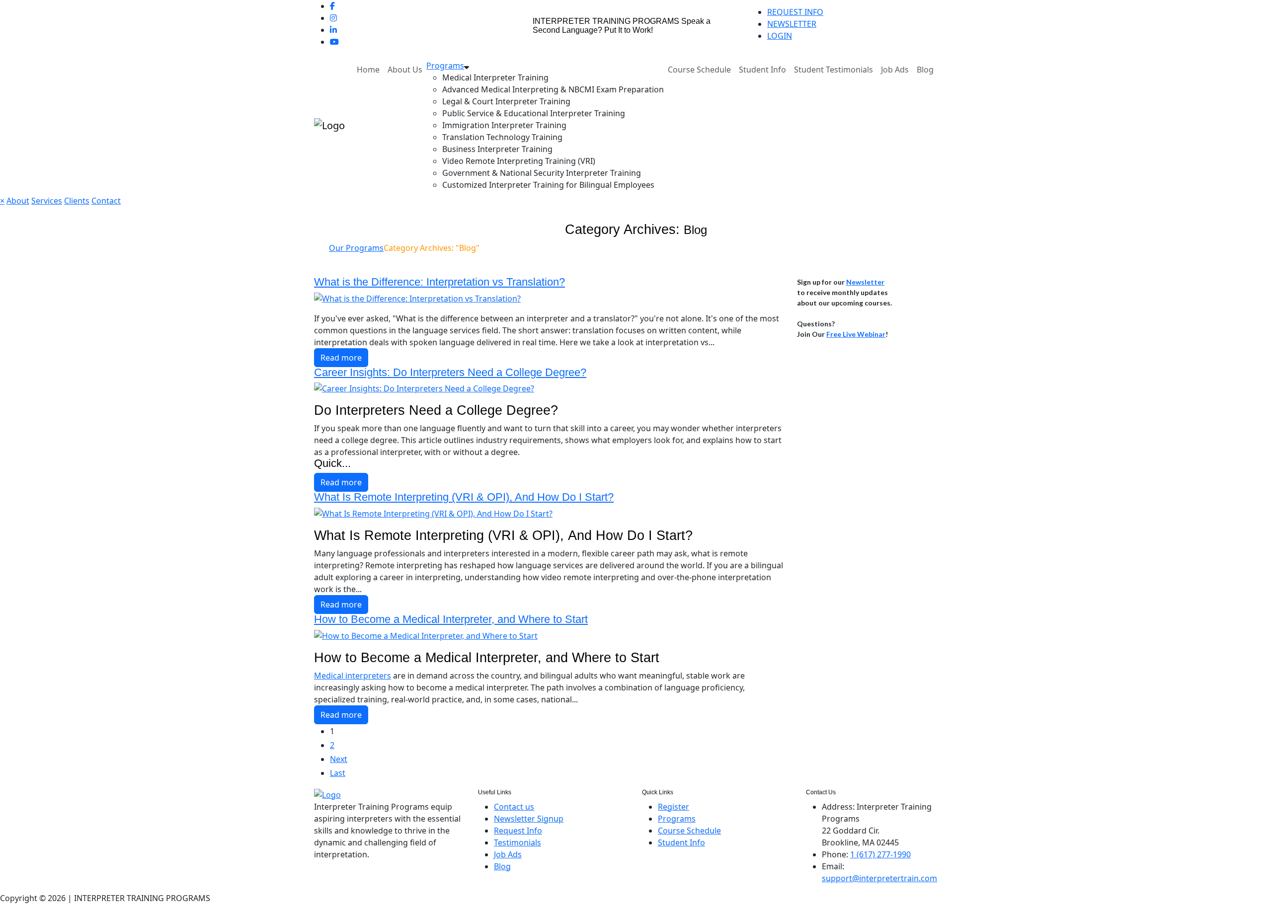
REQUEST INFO (795, 11)
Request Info (518, 830)
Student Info (762, 69)
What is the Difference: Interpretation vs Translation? (439, 282)
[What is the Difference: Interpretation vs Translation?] (417, 297)
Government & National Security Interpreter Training (541, 172)
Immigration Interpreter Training (504, 125)
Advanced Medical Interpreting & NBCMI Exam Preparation (553, 89)
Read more (341, 357)
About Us (405, 69)
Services (46, 200)
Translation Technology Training (502, 137)
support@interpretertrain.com (879, 878)
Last (337, 772)
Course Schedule (699, 69)
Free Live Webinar (855, 334)
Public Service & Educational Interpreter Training (533, 113)
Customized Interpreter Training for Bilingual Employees (548, 184)
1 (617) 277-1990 (880, 854)
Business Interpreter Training (497, 149)
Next (338, 759)
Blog (925, 69)
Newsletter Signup (528, 818)
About (17, 200)
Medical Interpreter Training (495, 77)
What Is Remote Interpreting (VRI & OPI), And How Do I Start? (464, 497)
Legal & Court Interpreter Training (506, 101)
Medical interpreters (352, 675)
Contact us (514, 806)
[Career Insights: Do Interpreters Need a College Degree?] (424, 387)
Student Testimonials (833, 69)
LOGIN (779, 35)
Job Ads (895, 69)
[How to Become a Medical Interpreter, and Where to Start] (426, 634)
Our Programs (356, 247)
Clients (76, 200)
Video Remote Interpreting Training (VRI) (518, 160)
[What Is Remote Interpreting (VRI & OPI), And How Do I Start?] (433, 512)
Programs (445, 65)
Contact (106, 200)
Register (673, 806)
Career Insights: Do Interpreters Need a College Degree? (450, 372)
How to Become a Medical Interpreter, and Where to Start (451, 619)
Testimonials (517, 842)
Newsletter (865, 282)
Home (368, 69)
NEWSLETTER (791, 23)
